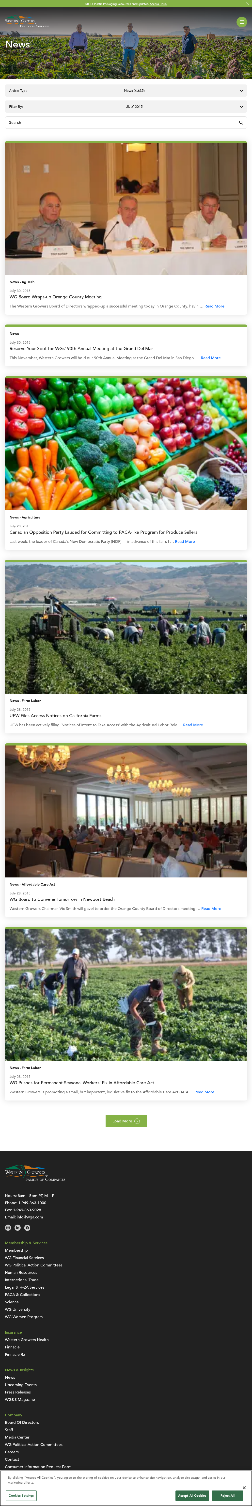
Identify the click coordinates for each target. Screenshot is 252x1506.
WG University (17, 1309)
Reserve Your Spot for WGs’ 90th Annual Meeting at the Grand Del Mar (81, 348)
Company (13, 1415)
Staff (9, 1429)
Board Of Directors (22, 1422)
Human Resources (21, 1272)
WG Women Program (24, 1316)
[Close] (244, 1487)
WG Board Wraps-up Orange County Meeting (56, 297)
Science (12, 1302)
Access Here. (158, 4)
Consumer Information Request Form (38, 1466)
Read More (214, 306)
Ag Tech (28, 282)
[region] (126, 1488)
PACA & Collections (22, 1294)
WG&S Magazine (20, 1399)
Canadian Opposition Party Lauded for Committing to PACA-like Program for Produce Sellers (103, 532)
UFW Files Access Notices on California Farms (55, 715)
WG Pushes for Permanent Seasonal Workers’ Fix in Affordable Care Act (82, 1082)
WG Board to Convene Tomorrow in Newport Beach (62, 899)
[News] (126, 209)
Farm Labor (31, 700)
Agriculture (31, 517)
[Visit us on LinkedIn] (18, 1229)
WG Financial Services (24, 1257)
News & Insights (19, 1370)
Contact (12, 1459)
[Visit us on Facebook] (27, 1229)
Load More (122, 1121)
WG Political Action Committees (34, 1265)
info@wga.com (30, 1217)
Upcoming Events (21, 1384)
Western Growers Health (27, 1339)
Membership (16, 1250)
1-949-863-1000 (32, 1202)
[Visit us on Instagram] (8, 1229)
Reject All (227, 1495)
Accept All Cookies (192, 1495)
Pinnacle (12, 1347)
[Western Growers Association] (27, 28)
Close (247, 3)
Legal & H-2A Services (24, 1287)
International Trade (22, 1280)
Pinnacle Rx (15, 1354)
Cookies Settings (21, 1495)
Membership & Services (26, 1243)
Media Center (17, 1437)
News (14, 282)
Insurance (13, 1332)
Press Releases (18, 1392)
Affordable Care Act (38, 884)
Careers (12, 1452)
